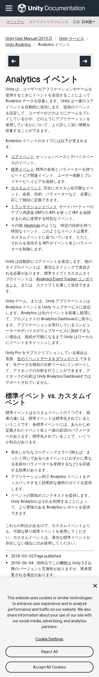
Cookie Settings (49, 639)
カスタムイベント (26, 188)
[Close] (95, 586)
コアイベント (22, 156)
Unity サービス (71, 38)
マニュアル (15, 22)
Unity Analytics (18, 44)
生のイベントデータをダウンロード (48, 359)
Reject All (49, 652)
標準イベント (22, 169)
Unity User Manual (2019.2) (29, 38)
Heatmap (32, 225)
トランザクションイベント (34, 207)
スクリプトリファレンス (48, 22)
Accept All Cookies (49, 667)
